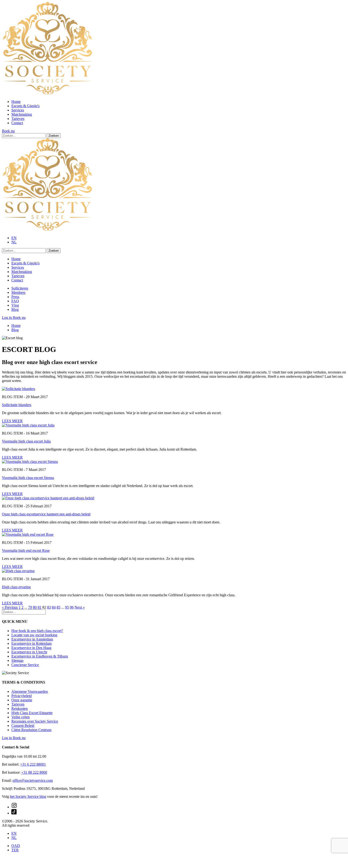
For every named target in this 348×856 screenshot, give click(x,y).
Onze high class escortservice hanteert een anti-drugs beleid (46, 514)
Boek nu (8, 131)
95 (67, 607)
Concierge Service (25, 665)
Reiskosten (19, 709)
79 (30, 607)
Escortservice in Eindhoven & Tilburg (39, 656)
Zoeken (54, 135)
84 (54, 607)
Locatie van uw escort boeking (34, 635)
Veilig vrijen (20, 717)
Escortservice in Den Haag (31, 648)
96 (72, 607)
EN (14, 238)
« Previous (10, 607)
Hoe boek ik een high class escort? (37, 631)
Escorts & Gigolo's (25, 106)
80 (35, 607)
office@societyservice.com (33, 780)
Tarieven (17, 119)
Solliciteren (19, 288)
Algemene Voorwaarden (29, 691)
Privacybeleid (21, 696)
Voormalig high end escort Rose (26, 551)
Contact (17, 123)
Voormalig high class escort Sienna (28, 478)
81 (39, 607)
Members (18, 292)
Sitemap (17, 660)
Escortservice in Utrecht (29, 652)
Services (17, 110)
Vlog (15, 305)
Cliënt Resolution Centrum (31, 730)
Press (15, 297)
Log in (7, 318)
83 (49, 607)
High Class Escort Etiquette (32, 713)
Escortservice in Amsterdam (32, 639)
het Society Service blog (28, 797)
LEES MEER (12, 421)
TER (15, 850)
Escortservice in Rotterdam (31, 643)
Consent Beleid (22, 726)
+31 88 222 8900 (34, 772)
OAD (15, 846)
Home (16, 102)
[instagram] (14, 807)
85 (58, 607)
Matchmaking (21, 114)
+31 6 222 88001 (33, 764)
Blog (15, 309)
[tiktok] (14, 813)
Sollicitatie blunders (16, 405)
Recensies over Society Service (34, 721)
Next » (80, 607)
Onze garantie (21, 700)
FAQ (15, 301)
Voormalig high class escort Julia (26, 441)
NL (14, 242)
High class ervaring (16, 587)
